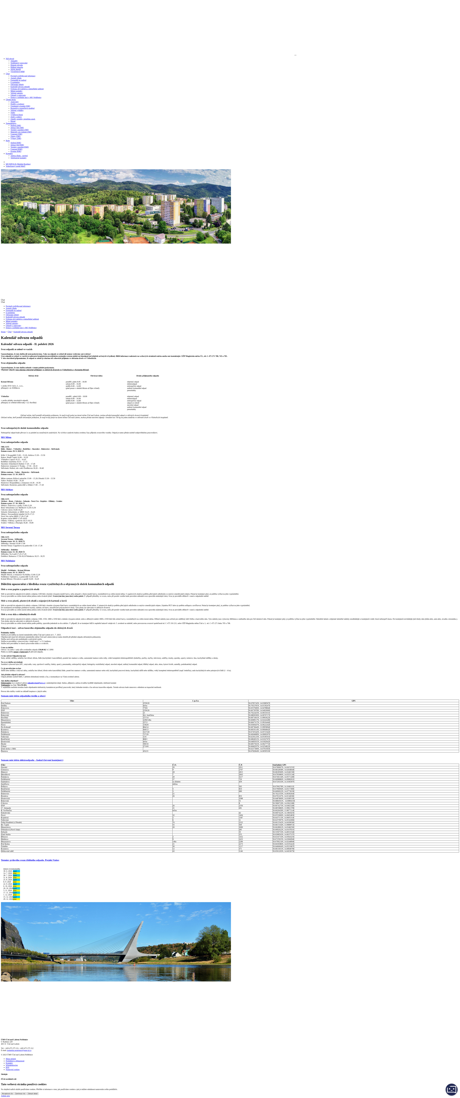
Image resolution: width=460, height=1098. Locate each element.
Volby (13, 113)
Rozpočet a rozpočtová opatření (22, 108)
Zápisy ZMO (15, 136)
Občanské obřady (17, 85)
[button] (230, 302)
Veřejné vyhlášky (17, 110)
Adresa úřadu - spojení (19, 156)
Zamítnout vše (20, 1094)
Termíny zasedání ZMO (20, 130)
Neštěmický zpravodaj (19, 63)
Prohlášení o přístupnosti (15, 1061)
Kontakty (9, 1063)
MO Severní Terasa (10, 527)
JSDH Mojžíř (16, 69)
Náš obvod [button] (10, 59)
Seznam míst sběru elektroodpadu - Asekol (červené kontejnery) (32, 760)
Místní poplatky (16, 91)
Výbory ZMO (16, 138)
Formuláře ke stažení (18, 80)
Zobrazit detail (32, 1094)
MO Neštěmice (8, 560)
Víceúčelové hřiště (18, 72)
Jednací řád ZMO (17, 128)
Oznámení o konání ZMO (20, 106)
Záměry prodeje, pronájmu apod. (23, 119)
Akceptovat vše (7, 1094)
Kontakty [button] (9, 154)
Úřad (10, 332)
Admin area (5, 1096)
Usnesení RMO (16, 149)
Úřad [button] (8, 74)
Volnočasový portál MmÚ (15, 166)
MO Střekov (7, 489)
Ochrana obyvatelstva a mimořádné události (27, 89)
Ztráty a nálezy (16, 117)
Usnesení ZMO (16, 134)
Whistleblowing (12, 1065)
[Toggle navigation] (295, 55)
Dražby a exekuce (17, 104)
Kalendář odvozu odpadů (20, 87)
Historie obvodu (17, 65)
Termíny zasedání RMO (20, 147)
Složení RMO (16, 143)
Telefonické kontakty (18, 158)
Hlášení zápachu (17, 67)
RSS (7, 1067)
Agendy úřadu (16, 78)
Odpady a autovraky (18, 95)
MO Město (6, 437)
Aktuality (14, 61)
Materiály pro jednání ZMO (21, 132)
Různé (13, 121)
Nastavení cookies (13, 1070)
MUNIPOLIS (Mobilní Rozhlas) (18, 164)
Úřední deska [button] (11, 100)
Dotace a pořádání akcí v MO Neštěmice (26, 97)
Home (3, 332)
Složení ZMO (16, 125)
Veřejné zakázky (17, 93)
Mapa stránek (11, 1059)
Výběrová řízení (17, 115)
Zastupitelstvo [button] (11, 123)
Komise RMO (16, 151)
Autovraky (15, 102)
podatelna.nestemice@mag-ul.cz (19, 1050)
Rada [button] (8, 141)
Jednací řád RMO (17, 145)
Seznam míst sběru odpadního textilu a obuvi (23, 696)
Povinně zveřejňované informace (23, 76)
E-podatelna (15, 82)
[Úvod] (147, 55)
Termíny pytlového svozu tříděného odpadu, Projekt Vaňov (30, 860)
